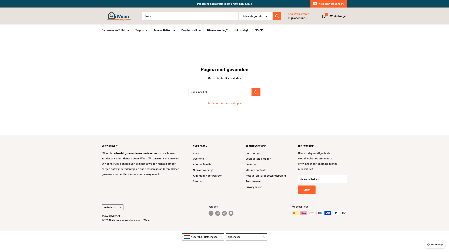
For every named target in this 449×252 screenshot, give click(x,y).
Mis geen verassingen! (331, 3)
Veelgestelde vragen (258, 158)
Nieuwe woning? (217, 30)
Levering (251, 164)
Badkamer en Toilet (113, 30)
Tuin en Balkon (162, 30)
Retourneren (254, 181)
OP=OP (258, 30)
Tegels (139, 30)
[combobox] (203, 236)
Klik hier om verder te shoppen (224, 103)
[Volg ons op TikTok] (224, 213)
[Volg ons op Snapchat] (231, 213)
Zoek (196, 153)
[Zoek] (277, 16)
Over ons (198, 158)
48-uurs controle (256, 170)
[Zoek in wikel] (256, 92)
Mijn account (296, 18)
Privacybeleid (254, 186)
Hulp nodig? (241, 30)
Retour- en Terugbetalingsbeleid (266, 175)
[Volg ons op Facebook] (211, 213)
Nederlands (110, 207)
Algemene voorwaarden (207, 175)
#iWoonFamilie (202, 164)
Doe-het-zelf (189, 30)
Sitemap (198, 181)
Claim (306, 189)
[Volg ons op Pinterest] (217, 213)
